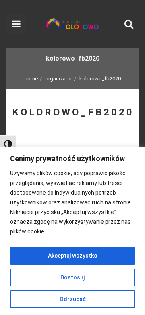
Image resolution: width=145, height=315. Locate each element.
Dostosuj (72, 277)
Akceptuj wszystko (72, 255)
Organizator (58, 79)
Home (31, 79)
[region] (72, 231)
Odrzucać (73, 299)
